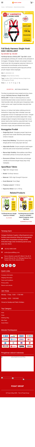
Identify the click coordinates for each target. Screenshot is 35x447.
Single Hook (26, 78)
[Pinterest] (12, 83)
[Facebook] (8, 83)
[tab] (10, 89)
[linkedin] (15, 83)
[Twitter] (6, 83)
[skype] (19, 83)
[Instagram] (6, 265)
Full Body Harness (18, 78)
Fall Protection (9, 7)
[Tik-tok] (14, 265)
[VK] (10, 83)
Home (2, 7)
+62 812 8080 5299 (10, 248)
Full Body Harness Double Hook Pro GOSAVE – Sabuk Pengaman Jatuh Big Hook (26, 216)
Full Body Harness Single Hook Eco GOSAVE (9, 214)
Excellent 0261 (9, 78)
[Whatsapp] (10, 265)
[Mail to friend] (14, 83)
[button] (2, 2)
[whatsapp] (17, 83)
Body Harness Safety (19, 7)
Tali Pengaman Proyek (7, 80)
